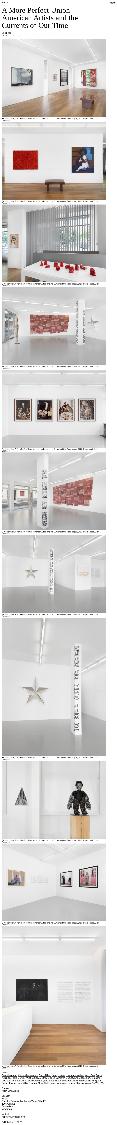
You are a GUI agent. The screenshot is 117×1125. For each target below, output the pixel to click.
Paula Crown (18, 1078)
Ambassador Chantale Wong (76, 1083)
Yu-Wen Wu (98, 1083)
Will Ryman (84, 1080)
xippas (5, 2)
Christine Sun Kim (34, 1080)
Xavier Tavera (9, 1083)
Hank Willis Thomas (27, 1083)
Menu (112, 2)
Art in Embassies (10, 1090)
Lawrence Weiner (75, 1075)
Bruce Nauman (9, 1075)
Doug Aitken (45, 1075)
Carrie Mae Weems (28, 1075)
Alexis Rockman (52, 1080)
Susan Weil (55, 1083)
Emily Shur (97, 1080)
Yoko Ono (90, 1075)
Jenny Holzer (58, 1075)
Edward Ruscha (70, 1080)
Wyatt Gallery (32, 1078)
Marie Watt (43, 1083)
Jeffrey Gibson (47, 1078)
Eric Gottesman (82, 1078)
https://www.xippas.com (14, 1116)
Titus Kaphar (18, 1080)
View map (7, 1109)
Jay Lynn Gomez (64, 1078)
